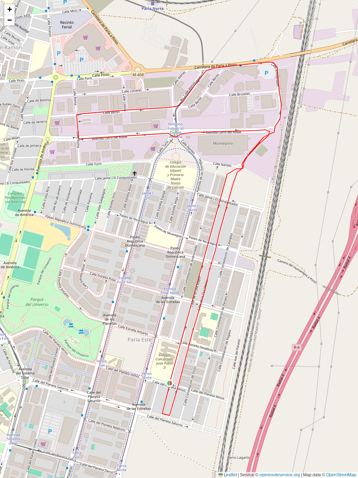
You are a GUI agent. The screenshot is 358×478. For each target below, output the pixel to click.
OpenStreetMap (341, 474)
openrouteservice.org (279, 474)
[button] (169, 383)
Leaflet (230, 474)
